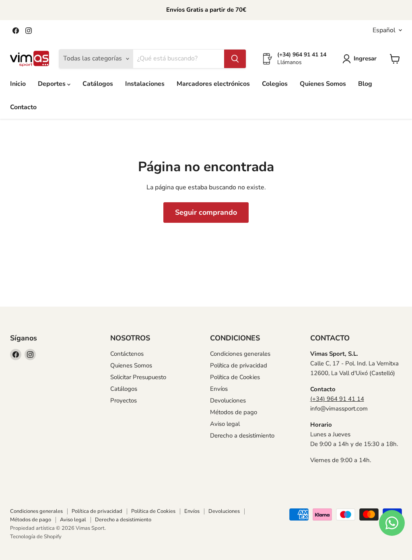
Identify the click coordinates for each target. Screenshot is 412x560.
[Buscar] (235, 59)
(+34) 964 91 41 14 (337, 399)
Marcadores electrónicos (213, 83)
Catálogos (97, 83)
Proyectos (123, 400)
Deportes (52, 83)
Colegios (275, 83)
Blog (365, 83)
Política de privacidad (238, 365)
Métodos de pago (233, 412)
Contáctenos (127, 354)
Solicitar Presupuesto (138, 377)
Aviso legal (225, 424)
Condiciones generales (240, 354)
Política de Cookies (235, 377)
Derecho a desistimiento (242, 435)
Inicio (18, 83)
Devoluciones (228, 400)
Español (384, 30)
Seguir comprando (206, 212)
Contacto (23, 107)
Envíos (219, 389)
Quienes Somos (323, 83)
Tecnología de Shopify (36, 536)
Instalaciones (145, 83)
